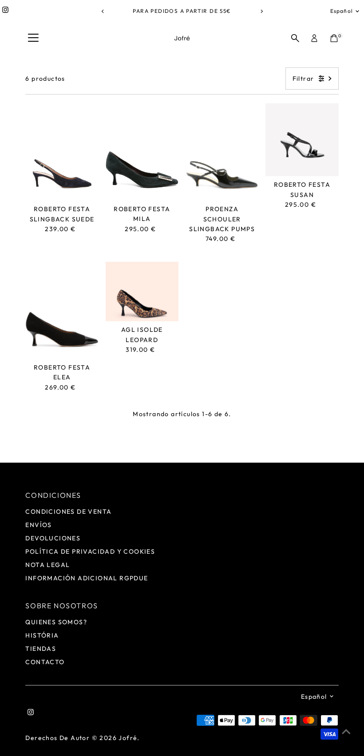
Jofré (128, 738)
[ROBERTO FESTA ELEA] (61, 310)
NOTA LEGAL (47, 565)
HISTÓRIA (42, 635)
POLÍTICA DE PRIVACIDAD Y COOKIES (90, 551)
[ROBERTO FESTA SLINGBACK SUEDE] (61, 152)
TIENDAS (40, 649)
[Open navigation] (33, 38)
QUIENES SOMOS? (56, 622)
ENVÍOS (38, 525)
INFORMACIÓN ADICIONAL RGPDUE (86, 578)
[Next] (261, 11)
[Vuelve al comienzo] (346, 731)
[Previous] (103, 11)
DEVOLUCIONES (52, 538)
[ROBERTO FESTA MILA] (142, 152)
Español (341, 11)
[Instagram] (5, 11)
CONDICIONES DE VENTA (68, 512)
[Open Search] (295, 38)
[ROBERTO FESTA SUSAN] (301, 139)
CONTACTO (44, 662)
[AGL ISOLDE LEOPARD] (142, 292)
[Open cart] (334, 38)
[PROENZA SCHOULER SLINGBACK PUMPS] (222, 152)
